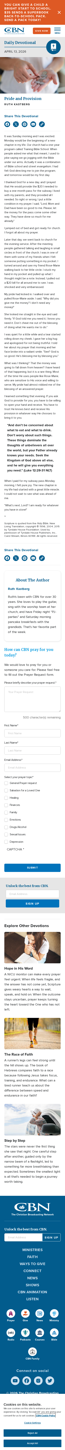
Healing (14, 798)
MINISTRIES (32, 1250)
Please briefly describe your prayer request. (29, 683)
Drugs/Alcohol (18, 827)
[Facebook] (7, 124)
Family (13, 812)
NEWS (32, 1278)
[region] (32, 1422)
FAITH (32, 1257)
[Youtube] (15, 1380)
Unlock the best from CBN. (27, 886)
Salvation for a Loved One (25, 790)
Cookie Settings (32, 1423)
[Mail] (33, 124)
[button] (56, 31)
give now (41, 30)
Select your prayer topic (18, 777)
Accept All (32, 1443)
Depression (16, 842)
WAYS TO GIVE (32, 1264)
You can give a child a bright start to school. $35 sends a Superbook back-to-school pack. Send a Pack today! (27, 12)
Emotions (15, 819)
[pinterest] (24, 124)
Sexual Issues (18, 834)
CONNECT (32, 1271)
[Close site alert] (59, 12)
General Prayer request (23, 783)
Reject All (32, 1433)
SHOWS (32, 1285)
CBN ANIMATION (32, 1292)
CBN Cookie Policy (45, 1415)
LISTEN (32, 1299)
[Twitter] (16, 124)
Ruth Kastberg (17, 104)
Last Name (10, 742)
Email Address (12, 760)
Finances (15, 805)
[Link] (42, 124)
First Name (10, 725)
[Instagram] (38, 1380)
